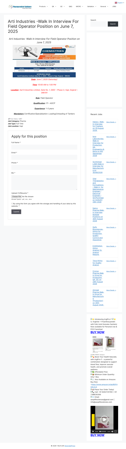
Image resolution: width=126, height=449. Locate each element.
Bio (13, 173)
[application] (104, 419)
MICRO (78, 6)
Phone (14, 163)
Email (14, 153)
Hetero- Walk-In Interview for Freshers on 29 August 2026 (98, 126)
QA (53, 6)
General (103, 6)
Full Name (16, 142)
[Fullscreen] (116, 431)
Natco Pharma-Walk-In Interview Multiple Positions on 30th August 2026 (98, 214)
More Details (110, 122)
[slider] (103, 431)
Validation (90, 6)
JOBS (114, 6)
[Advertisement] (104, 71)
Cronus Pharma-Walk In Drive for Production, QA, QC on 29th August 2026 (98, 277)
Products (42, 6)
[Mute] (112, 431)
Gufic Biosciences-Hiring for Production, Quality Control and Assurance (98, 233)
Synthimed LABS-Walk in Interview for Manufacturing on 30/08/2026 (98, 167)
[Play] (93, 431)
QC (61, 6)
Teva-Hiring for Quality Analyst (97, 263)
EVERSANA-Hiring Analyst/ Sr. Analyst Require (98, 250)
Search (93, 20)
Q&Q (70, 6)
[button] (104, 420)
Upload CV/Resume (19, 193)
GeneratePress (70, 446)
